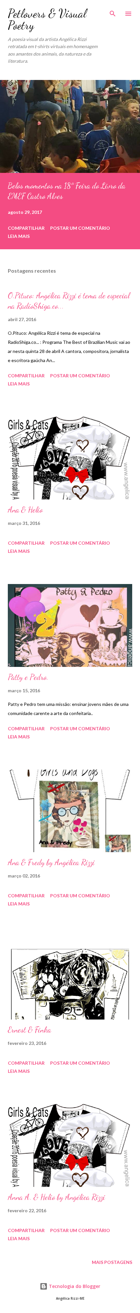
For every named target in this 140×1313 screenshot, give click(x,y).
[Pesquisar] (113, 12)
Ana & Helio (25, 509)
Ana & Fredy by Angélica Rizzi (51, 862)
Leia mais (19, 236)
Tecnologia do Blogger (74, 1286)
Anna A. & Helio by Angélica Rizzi (56, 1197)
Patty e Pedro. (28, 677)
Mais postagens (112, 1262)
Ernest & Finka (29, 1029)
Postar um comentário (80, 228)
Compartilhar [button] (26, 228)
